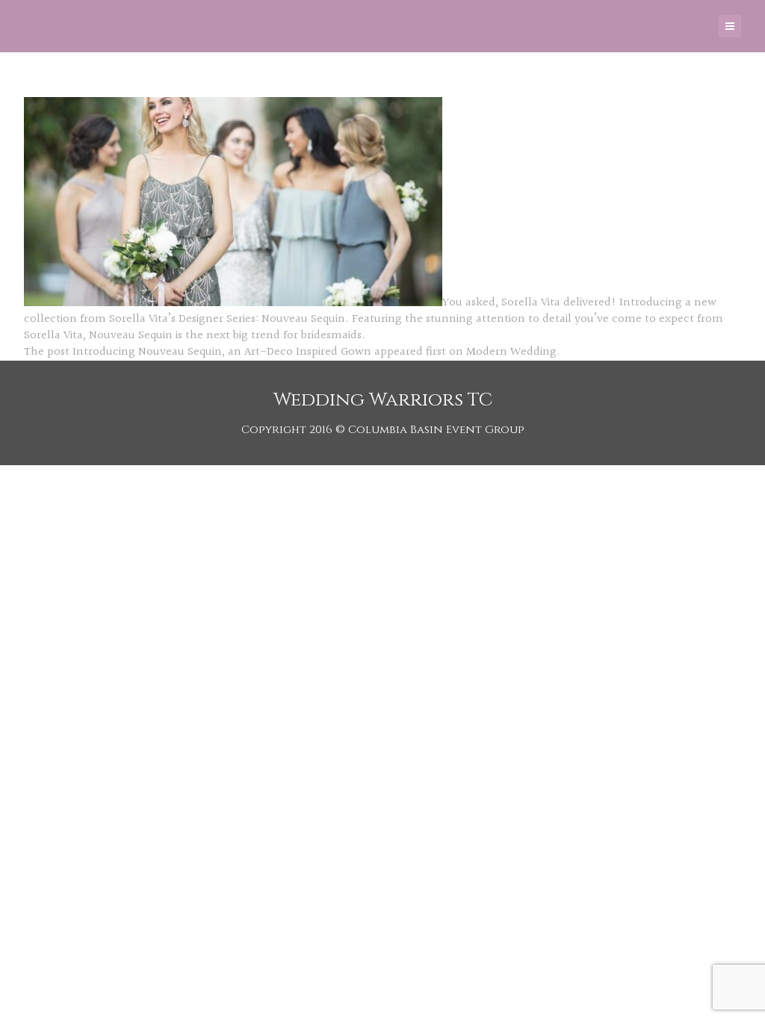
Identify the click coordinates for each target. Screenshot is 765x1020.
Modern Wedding (511, 352)
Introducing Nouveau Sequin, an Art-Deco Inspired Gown (221, 352)
